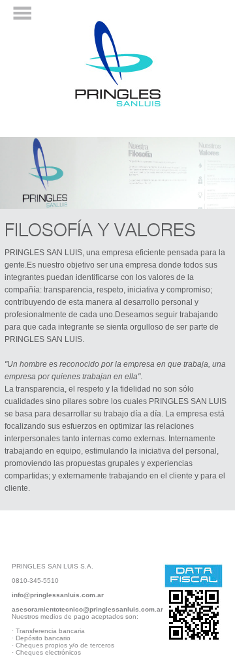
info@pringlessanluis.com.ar (58, 595)
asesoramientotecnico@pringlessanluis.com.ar (87, 609)
